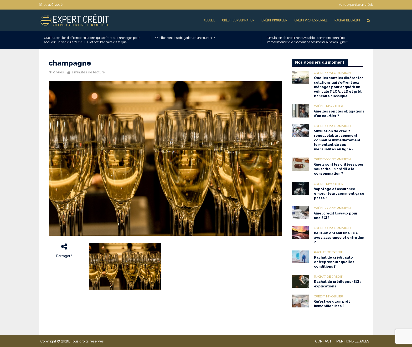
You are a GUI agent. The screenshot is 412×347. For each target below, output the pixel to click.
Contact (323, 341)
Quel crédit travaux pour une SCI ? (335, 215)
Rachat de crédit (347, 20)
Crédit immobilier (274, 20)
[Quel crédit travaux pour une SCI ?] (300, 212)
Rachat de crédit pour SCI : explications (337, 284)
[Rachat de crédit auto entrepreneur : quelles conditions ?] (300, 257)
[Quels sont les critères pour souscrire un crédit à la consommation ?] (300, 164)
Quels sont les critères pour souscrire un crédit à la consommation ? (339, 169)
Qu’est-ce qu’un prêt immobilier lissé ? (332, 304)
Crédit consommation (238, 20)
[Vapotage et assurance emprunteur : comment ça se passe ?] (300, 188)
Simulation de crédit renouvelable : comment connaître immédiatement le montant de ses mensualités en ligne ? (307, 40)
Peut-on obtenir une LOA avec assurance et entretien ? (339, 237)
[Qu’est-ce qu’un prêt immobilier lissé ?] (300, 301)
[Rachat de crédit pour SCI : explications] (300, 281)
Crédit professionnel (310, 20)
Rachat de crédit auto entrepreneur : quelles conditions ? (334, 261)
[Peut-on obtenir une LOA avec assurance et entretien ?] (300, 232)
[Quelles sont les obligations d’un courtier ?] (300, 110)
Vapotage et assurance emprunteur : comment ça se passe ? (339, 193)
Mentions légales (352, 341)
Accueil (209, 20)
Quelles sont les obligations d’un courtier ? (185, 38)
